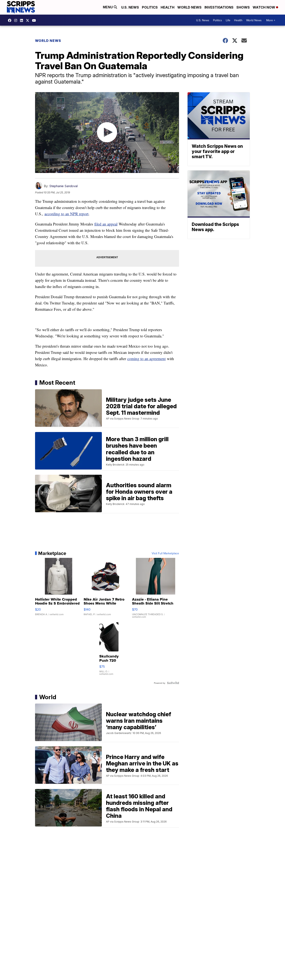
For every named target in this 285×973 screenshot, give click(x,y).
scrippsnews (10, 20)
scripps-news (22, 20)
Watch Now (264, 7)
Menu (108, 7)
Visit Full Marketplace (165, 553)
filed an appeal (105, 224)
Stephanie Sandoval (63, 186)
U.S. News (130, 7)
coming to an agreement (146, 358)
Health (167, 7)
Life (228, 20)
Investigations (218, 7)
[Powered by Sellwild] (173, 682)
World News (189, 7)
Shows (243, 7)
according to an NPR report (66, 213)
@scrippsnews (35, 20)
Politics (150, 7)
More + (270, 20)
